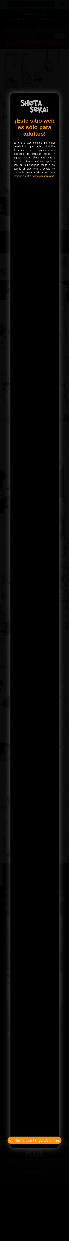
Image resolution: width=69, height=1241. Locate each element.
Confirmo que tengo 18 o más (34, 1140)
